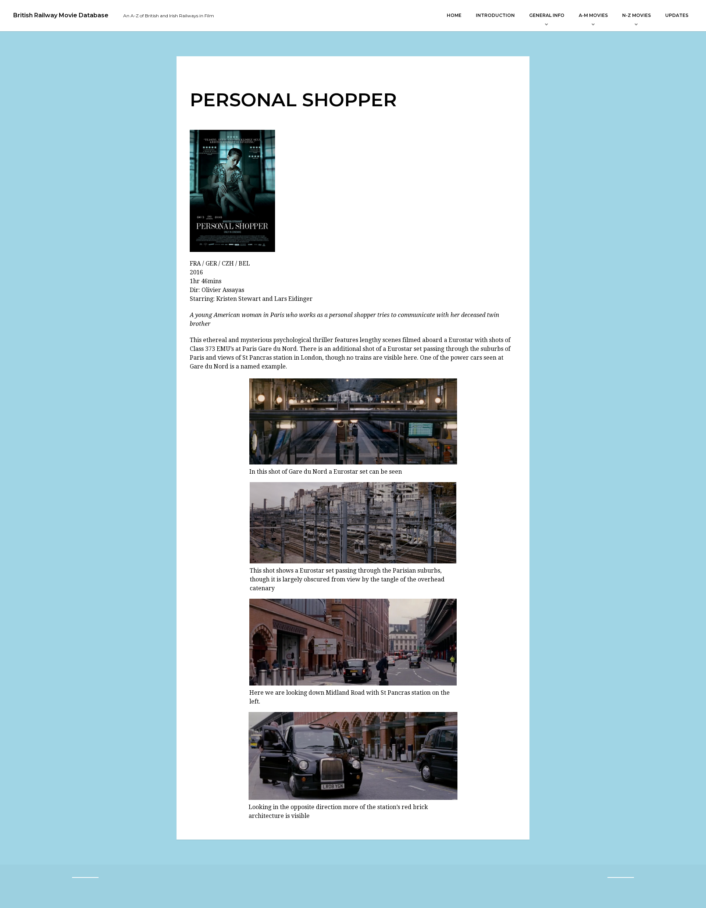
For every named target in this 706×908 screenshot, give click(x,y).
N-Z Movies (636, 15)
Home (454, 15)
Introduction (495, 15)
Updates (676, 15)
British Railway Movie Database (60, 15)
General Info (546, 15)
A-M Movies (593, 15)
